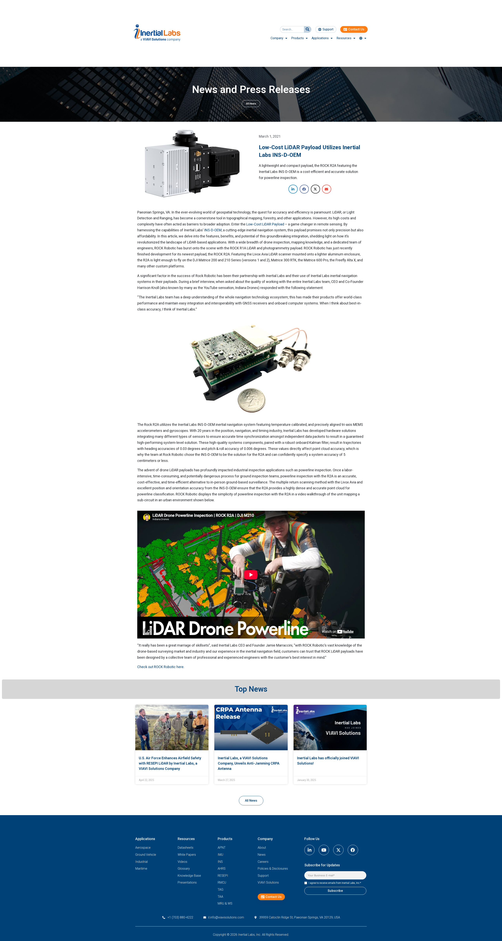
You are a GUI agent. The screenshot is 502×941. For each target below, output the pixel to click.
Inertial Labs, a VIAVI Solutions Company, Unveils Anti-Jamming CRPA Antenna (248, 763)
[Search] (307, 29)
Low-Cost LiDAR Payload (265, 224)
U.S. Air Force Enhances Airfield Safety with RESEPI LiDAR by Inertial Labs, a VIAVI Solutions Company (170, 763)
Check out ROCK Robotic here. (160, 667)
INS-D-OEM (213, 230)
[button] (293, 189)
